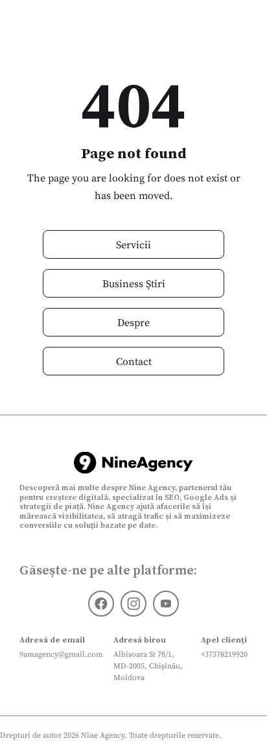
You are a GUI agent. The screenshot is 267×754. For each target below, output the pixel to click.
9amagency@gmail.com (61, 654)
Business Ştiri (133, 283)
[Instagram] (133, 604)
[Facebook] (101, 604)
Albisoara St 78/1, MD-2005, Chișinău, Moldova (148, 666)
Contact (134, 361)
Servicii (133, 244)
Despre (133, 322)
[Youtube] (166, 604)
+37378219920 (224, 654)
